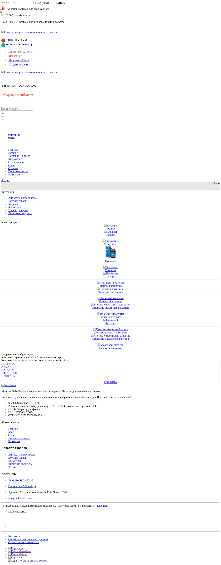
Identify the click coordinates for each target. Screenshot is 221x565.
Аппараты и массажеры (22, 197)
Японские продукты (20, 213)
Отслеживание (17, 162)
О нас (11, 165)
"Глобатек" (102, 505)
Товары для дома (18, 210)
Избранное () (16, 55)
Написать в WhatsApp (19, 44)
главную (23, 360)
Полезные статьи (18, 171)
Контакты (14, 174)
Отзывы (13, 168)
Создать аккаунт (18, 64)
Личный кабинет (18, 60)
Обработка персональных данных (28, 539)
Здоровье (13, 204)
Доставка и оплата (19, 155)
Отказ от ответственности (23, 542)
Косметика (14, 207)
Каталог (13, 152)
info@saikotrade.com (17, 95)
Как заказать (15, 158)
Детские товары (17, 200)
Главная (13, 149)
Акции (5, 180)
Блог (11, 431)
